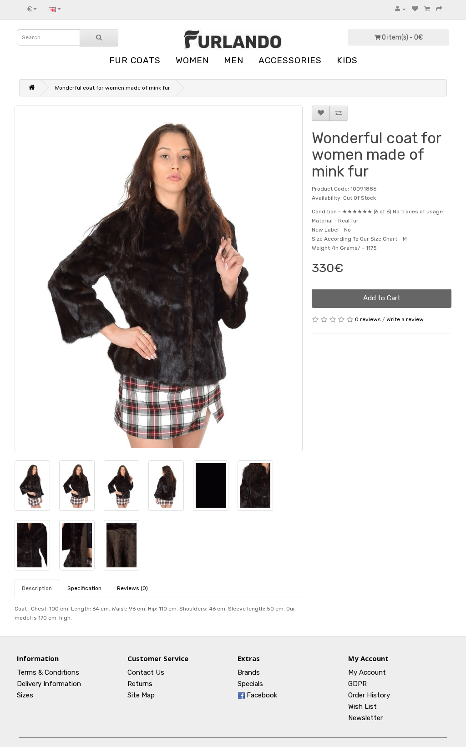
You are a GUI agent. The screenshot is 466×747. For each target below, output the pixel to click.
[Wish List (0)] (415, 9)
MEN (233, 60)
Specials (250, 684)
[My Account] (400, 9)
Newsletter (365, 718)
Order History (369, 695)
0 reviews (368, 319)
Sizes (25, 695)
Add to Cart (381, 298)
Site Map (141, 695)
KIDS (347, 60)
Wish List (362, 706)
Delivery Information (49, 684)
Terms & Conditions (48, 672)
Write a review (405, 319)
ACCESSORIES (290, 60)
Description (37, 588)
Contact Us (145, 672)
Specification (84, 588)
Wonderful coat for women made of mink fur (112, 88)
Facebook (261, 695)
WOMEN (192, 60)
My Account (367, 672)
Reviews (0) (132, 588)
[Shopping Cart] (427, 9)
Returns (139, 684)
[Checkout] (439, 9)
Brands (249, 672)
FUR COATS (135, 60)
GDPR (357, 684)
